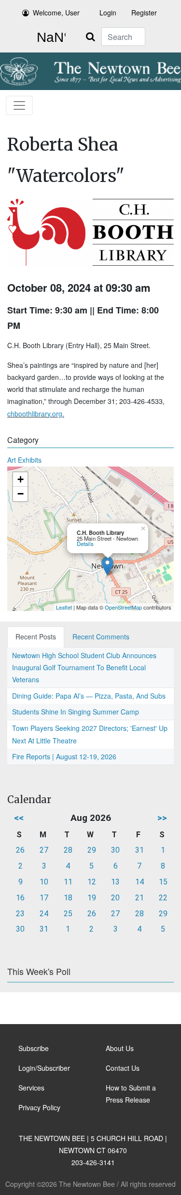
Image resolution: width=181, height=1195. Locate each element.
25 (68, 913)
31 (139, 850)
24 (44, 913)
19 (91, 897)
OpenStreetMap (123, 607)
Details (85, 543)
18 (68, 897)
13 (115, 881)
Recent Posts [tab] (35, 636)
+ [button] (20, 479)
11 (68, 881)
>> (162, 817)
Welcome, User (56, 12)
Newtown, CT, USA (49, 38)
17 (44, 897)
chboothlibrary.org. (35, 413)
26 (20, 850)
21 (139, 897)
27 (44, 850)
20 (115, 897)
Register (144, 12)
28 (68, 850)
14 (139, 881)
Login (107, 12)
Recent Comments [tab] (100, 636)
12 (91, 881)
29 (91, 850)
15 (163, 881)
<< (19, 817)
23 (20, 913)
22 (163, 897)
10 (44, 881)
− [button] (20, 494)
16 (20, 897)
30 (115, 850)
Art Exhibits (24, 460)
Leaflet (64, 607)
